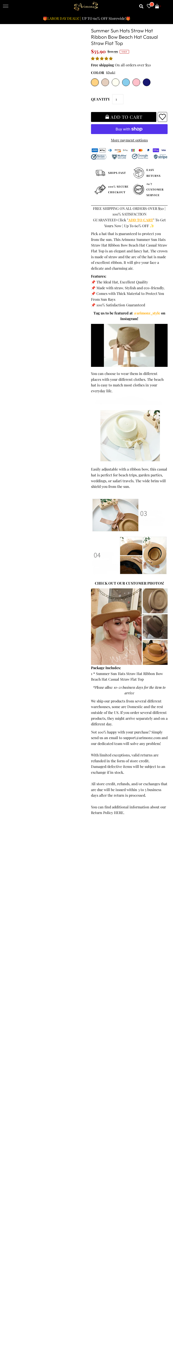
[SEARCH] (141, 6)
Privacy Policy (18, 1119)
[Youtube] (130, 1194)
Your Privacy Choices (24, 1153)
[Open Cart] (157, 6)
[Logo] (86, 6)
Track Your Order (21, 1107)
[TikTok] (155, 1194)
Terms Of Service (21, 1113)
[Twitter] (104, 1194)
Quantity (100, 99)
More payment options (129, 140)
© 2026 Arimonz (18, 1348)
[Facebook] (92, 1194)
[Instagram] (143, 1194)
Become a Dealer (102, 1130)
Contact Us (16, 1147)
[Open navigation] (5, 6)
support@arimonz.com (142, 737)
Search (12, 1142)
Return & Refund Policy (26, 1124)
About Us (95, 1119)
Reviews (13, 1136)
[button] (102, 58)
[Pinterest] (117, 1194)
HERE (118, 812)
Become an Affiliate (104, 1136)
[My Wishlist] (149, 6)
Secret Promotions (103, 1113)
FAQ (91, 1124)
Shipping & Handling (24, 1130)
